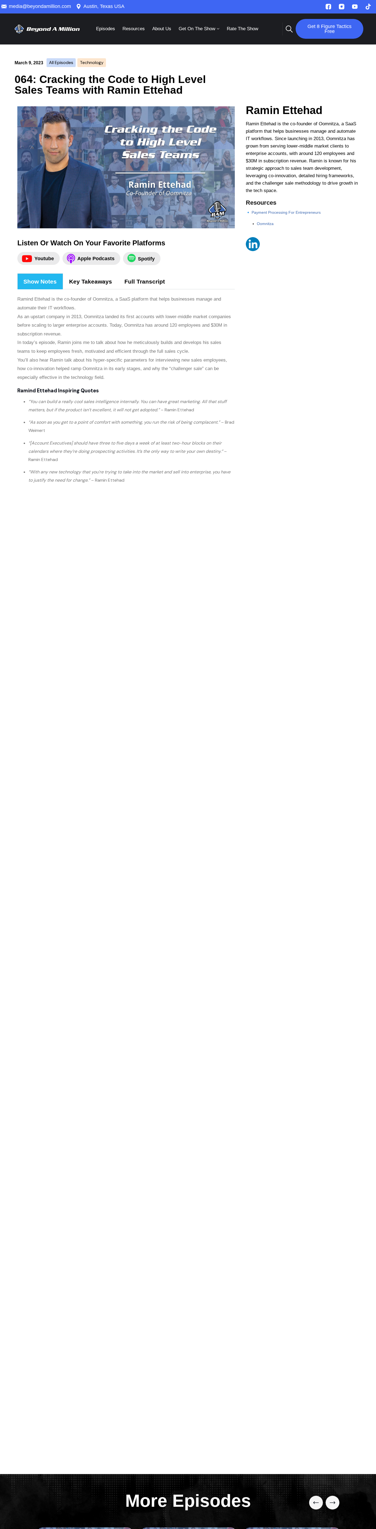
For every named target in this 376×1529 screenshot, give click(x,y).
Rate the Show (242, 28)
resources (133, 28)
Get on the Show (197, 28)
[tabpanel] (126, 388)
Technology (91, 62)
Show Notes (40, 281)
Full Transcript (144, 281)
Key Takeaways (90, 281)
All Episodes (61, 62)
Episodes (105, 28)
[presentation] (316, 1502)
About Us (161, 28)
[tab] (40, 281)
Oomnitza (265, 223)
